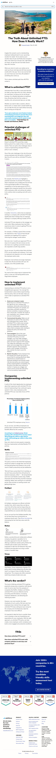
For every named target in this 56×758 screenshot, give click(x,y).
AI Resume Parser (20, 731)
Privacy (26, 753)
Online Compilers (33, 737)
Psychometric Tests (20, 741)
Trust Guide (35, 753)
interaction (14, 212)
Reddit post (17, 178)
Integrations (19, 727)
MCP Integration (20, 729)
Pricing (17, 723)
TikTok (19, 233)
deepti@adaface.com (8, 730)
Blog (43, 723)
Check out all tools (33, 746)
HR (28, 35)
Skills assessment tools (34, 719)
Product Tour (19, 719)
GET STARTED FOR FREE (43, 689)
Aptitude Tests (19, 737)
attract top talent (25, 518)
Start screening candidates (46, 83)
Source (28, 422)
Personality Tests (20, 743)
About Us (44, 719)
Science (18, 721)
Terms (19, 753)
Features (18, 725)
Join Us (43, 721)
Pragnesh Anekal (25, 45)
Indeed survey (19, 433)
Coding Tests (19, 739)
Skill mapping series (33, 728)
